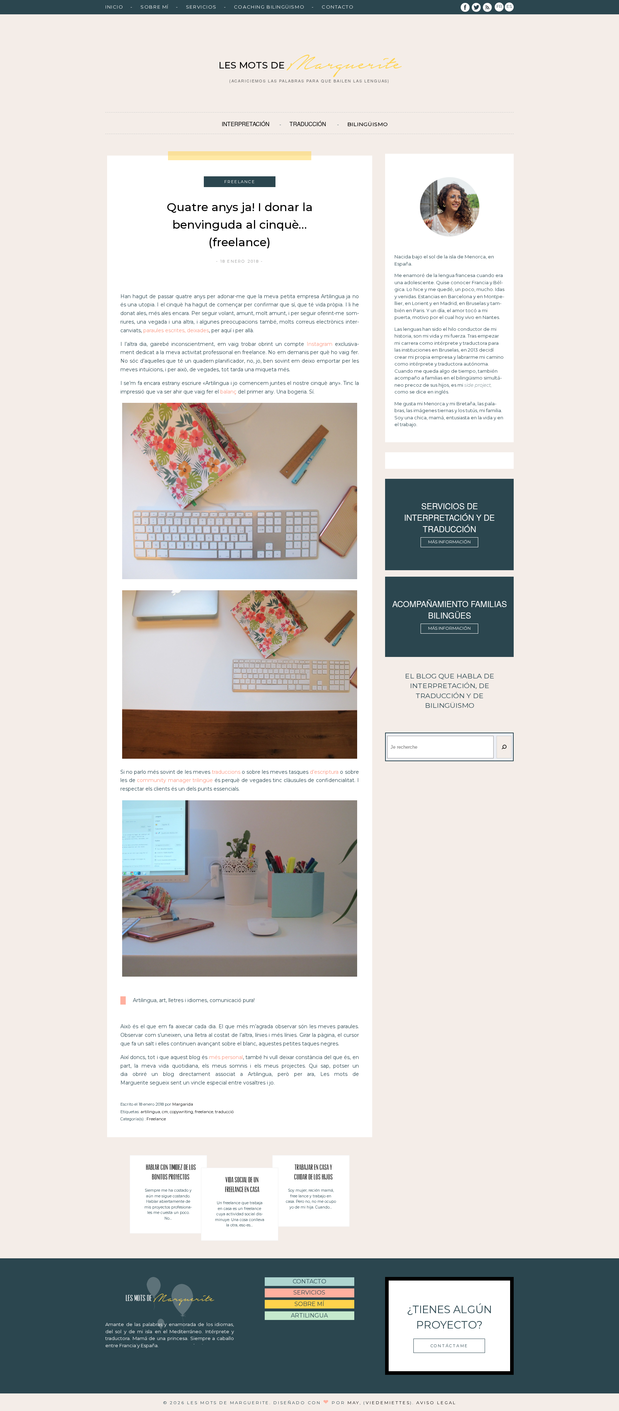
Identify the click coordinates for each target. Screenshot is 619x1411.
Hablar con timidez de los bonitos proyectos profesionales (171, 1173)
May (353, 1402)
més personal (226, 1057)
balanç (229, 391)
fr (499, 6)
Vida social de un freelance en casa (242, 1185)
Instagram (319, 344)
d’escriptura (324, 772)
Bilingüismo (367, 124)
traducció (224, 1111)
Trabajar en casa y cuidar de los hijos (313, 1172)
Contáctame (449, 1345)
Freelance (156, 1118)
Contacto (338, 7)
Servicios (201, 7)
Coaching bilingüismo (269, 7)
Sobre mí (154, 7)
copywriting (181, 1111)
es (509, 6)
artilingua (150, 1111)
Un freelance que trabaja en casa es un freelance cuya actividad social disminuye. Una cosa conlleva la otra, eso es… (239, 1214)
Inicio (114, 7)
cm (165, 1111)
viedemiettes (388, 1402)
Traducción (307, 124)
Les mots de (309, 65)
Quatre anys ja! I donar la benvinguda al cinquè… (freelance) (240, 224)
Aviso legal (436, 1402)
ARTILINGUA (309, 1315)
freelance (204, 1111)
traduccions (226, 772)
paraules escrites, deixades (176, 330)
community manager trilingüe (175, 780)
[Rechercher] (504, 747)
